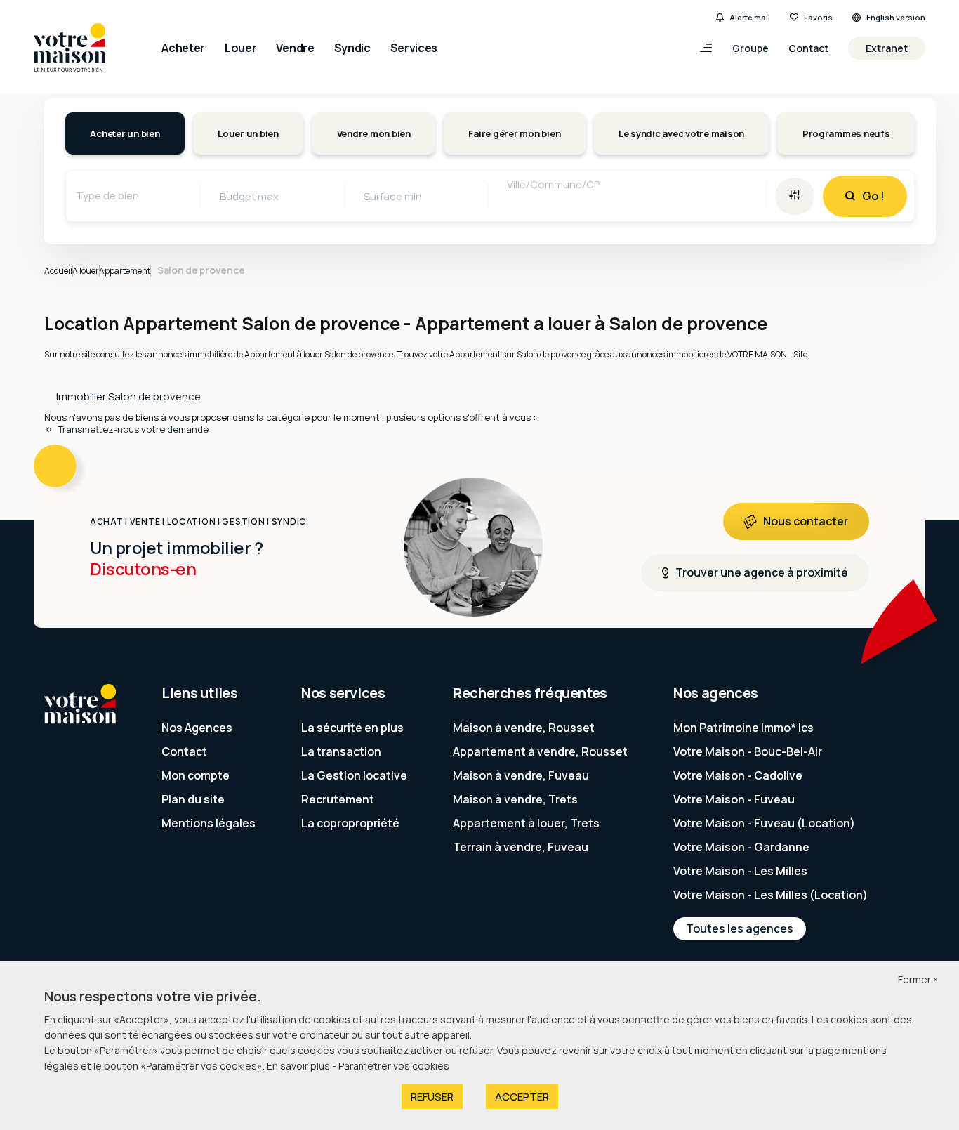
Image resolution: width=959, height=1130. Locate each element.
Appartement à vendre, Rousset (540, 751)
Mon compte (195, 775)
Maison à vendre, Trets (515, 799)
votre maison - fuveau (734, 799)
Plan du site (193, 799)
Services (413, 47)
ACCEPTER (522, 1096)
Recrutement (337, 799)
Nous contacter (805, 521)
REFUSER (432, 1096)
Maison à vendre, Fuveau (521, 775)
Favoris (818, 17)
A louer (85, 271)
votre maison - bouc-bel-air (747, 751)
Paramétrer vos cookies (393, 1065)
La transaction (341, 751)
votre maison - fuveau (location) (764, 823)
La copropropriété (350, 823)
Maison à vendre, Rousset (524, 727)
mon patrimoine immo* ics (743, 727)
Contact (808, 48)
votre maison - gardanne (741, 847)
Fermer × (918, 979)
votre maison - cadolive (737, 775)
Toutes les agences (739, 928)
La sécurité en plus (352, 727)
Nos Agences (196, 727)
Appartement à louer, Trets (526, 823)
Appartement (124, 271)
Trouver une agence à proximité (761, 572)
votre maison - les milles (740, 871)
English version (895, 17)
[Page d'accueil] (69, 48)
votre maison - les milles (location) (770, 894)
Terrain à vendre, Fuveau (520, 847)
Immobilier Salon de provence (128, 396)
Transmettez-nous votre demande (133, 429)
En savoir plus (299, 1065)
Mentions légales (208, 823)
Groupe (750, 48)
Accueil (58, 271)
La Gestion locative (354, 775)
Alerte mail (749, 17)
